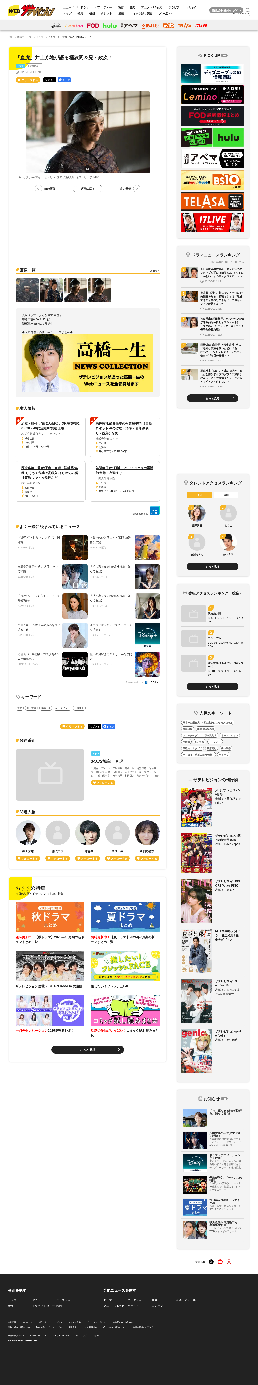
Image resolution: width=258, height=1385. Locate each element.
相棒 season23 (205, 729)
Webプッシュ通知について (115, 1327)
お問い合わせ (44, 1322)
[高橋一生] (117, 840)
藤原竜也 (211, 748)
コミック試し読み (141, 13)
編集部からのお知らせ (123, 1322)
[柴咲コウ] (57, 840)
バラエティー (103, 7)
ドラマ (84, 7)
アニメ (36, 1299)
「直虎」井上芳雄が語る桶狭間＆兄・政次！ (72, 37)
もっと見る (88, 1049)
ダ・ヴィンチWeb (60, 1335)
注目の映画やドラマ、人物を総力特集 (39, 893)
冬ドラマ (224, 754)
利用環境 (73, 1327)
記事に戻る (88, 188)
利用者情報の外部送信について (147, 1327)
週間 (226, 495)
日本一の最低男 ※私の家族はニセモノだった (208, 722)
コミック (191, 7)
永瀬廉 (186, 741)
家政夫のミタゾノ (192, 748)
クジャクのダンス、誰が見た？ (200, 735)
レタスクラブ (81, 1335)
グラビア (174, 7)
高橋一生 (46, 708)
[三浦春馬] (87, 840)
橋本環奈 (226, 748)
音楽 (132, 7)
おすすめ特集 (30, 887)
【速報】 (79, 708)
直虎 (19, 708)
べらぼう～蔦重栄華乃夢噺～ (198, 754)
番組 (92, 13)
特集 (80, 13)
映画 (121, 7)
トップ (67, 13)
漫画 (121, 13)
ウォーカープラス (38, 1335)
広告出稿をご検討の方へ (19, 1327)
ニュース (68, 7)
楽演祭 (96, 1335)
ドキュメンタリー (43, 1305)
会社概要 (12, 1322)
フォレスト (215, 741)
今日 (199, 495)
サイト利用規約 (90, 1327)
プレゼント (166, 13)
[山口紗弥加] (147, 840)
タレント (106, 13)
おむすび (199, 741)
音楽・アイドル (186, 1299)
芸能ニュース (24, 37)
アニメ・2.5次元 (151, 7)
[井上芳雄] (28, 840)
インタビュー (34, 65)
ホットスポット (229, 735)
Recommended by (134, 682)
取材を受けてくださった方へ (49, 1327)
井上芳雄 (31, 708)
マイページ (27, 1322)
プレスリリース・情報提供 (68, 1322)
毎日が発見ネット (16, 1335)
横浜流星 (187, 729)
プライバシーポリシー (97, 1322)
